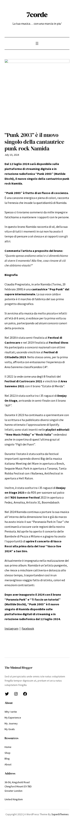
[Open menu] (37, 43)
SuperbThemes (60, 814)
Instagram (11, 628)
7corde (37, 14)
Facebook (28, 628)
